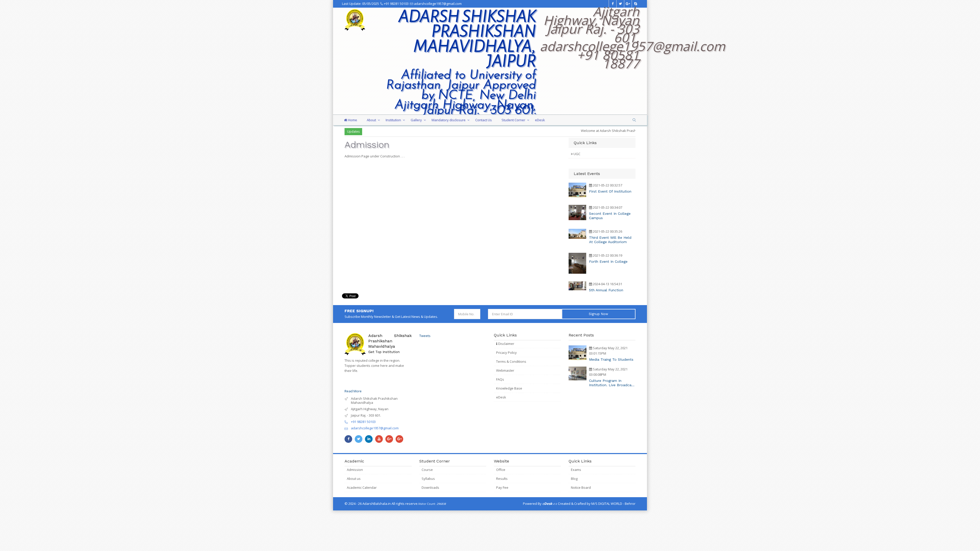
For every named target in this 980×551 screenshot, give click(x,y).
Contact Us (483, 120)
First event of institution (610, 191)
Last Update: (360, 3)
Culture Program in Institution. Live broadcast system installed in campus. (612, 383)
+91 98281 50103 (396, 3)
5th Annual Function (606, 290)
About (371, 120)
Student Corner (513, 120)
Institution (393, 120)
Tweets (425, 335)
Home (352, 120)
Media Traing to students (611, 359)
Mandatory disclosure (448, 120)
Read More (353, 391)
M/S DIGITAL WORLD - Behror (613, 503)
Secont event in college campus (610, 215)
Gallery (416, 120)
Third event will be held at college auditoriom (610, 239)
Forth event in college (608, 261)
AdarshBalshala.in (376, 503)
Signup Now (598, 314)
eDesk (540, 120)
